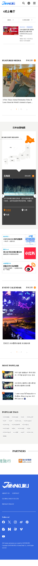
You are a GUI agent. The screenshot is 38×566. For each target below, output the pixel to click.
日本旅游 (15, 417)
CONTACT (15, 493)
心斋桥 (16, 432)
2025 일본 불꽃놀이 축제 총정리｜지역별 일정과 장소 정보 (25, 374)
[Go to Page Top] (34, 562)
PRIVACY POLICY (8, 504)
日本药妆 (6, 425)
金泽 (22, 432)
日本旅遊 (21, 428)
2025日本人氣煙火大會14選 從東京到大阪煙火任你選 (25, 384)
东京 (25, 38)
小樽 (25, 210)
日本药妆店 (7, 432)
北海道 (8, 210)
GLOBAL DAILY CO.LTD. (10, 499)
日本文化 (18, 421)
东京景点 (30, 38)
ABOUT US (6, 493)
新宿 (21, 41)
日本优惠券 (27, 41)
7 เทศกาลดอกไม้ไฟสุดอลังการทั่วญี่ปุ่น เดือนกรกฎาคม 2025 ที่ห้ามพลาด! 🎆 (25, 396)
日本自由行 (28, 421)
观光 (13, 428)
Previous (11, 108)
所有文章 (29, 60)
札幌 (7, 215)
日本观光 (26, 425)
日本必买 (30, 417)
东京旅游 (6, 428)
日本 (4, 421)
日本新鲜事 (16, 425)
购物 (21, 38)
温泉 (28, 428)
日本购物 (6, 417)
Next (27, 108)
